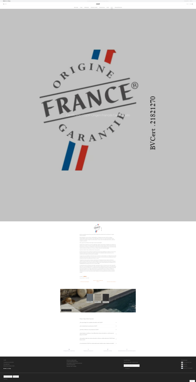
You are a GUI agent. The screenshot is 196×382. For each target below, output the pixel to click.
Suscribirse (127, 368)
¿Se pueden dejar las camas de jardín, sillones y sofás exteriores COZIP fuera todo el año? (97, 339)
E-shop (81, 7)
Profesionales (86, 7)
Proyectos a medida (94, 7)
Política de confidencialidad (71, 360)
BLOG (112, 7)
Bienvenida (76, 7)
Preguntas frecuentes (118, 7)
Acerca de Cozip (102, 7)
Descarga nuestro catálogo (71, 366)
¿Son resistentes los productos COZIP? (88, 326)
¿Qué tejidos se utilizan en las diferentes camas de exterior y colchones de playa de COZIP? (97, 334)
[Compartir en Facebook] (84, 276)
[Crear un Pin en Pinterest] (85, 276)
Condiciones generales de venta (72, 361)
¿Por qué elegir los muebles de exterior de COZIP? (91, 322)
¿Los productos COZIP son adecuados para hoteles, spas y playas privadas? (97, 343)
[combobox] (192, 381)
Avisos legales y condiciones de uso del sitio (74, 363)
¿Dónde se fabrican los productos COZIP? (89, 329)
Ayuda (108, 7)
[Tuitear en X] (83, 276)
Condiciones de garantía (71, 364)
